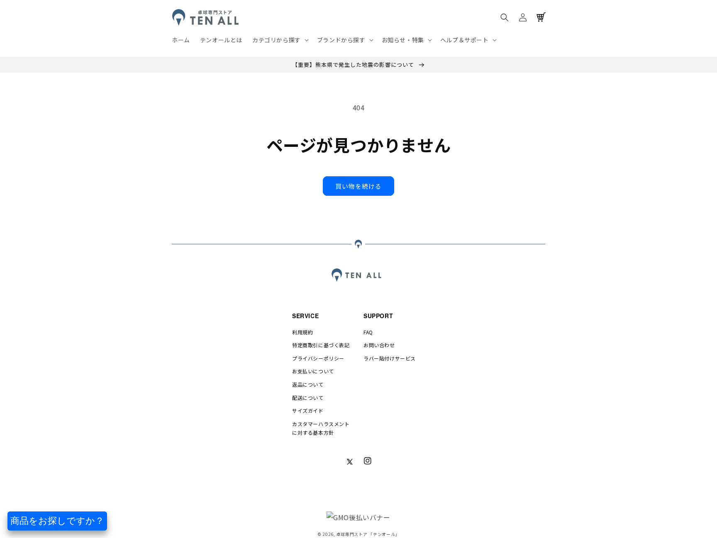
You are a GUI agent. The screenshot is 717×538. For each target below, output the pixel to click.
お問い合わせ (379, 344)
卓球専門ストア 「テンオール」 (368, 534)
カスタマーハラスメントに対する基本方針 (321, 428)
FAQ (368, 332)
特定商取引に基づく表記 (321, 344)
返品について (308, 384)
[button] (279, 40)
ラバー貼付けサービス (389, 358)
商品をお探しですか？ (57, 521)
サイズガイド (308, 410)
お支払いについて (313, 371)
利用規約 (302, 332)
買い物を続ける (358, 186)
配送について (308, 397)
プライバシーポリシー (318, 358)
